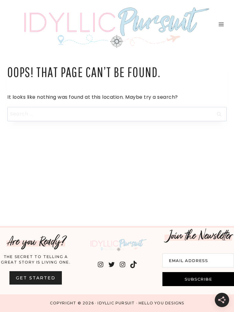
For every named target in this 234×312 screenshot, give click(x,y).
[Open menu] (221, 24)
